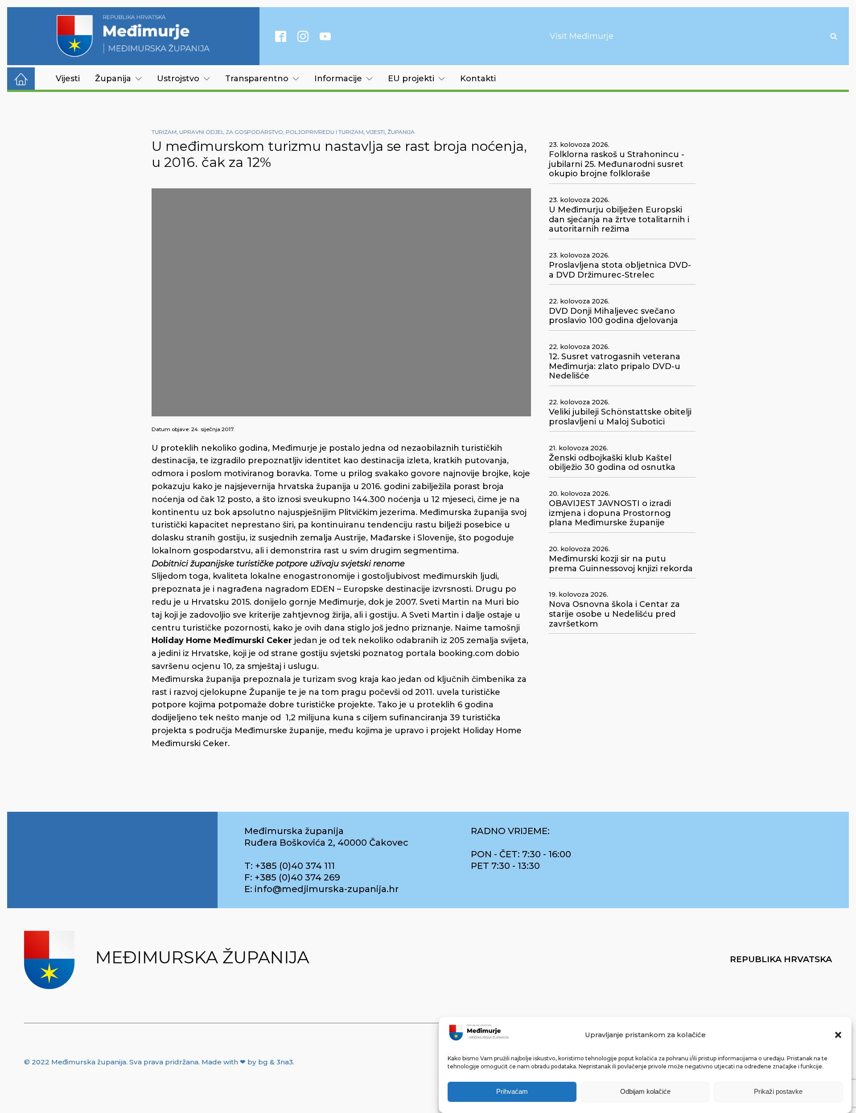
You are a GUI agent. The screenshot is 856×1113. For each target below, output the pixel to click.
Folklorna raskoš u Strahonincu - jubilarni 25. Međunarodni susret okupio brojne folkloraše (616, 164)
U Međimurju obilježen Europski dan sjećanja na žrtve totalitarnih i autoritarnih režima (619, 219)
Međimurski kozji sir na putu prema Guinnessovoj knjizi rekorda (621, 563)
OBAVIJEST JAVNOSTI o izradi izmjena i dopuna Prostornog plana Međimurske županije (610, 513)
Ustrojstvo (178, 78)
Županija (113, 78)
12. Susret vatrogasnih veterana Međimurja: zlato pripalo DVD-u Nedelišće (614, 366)
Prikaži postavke (778, 1092)
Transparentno (256, 78)
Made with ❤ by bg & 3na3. (248, 1062)
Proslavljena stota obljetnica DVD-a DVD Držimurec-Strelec (620, 270)
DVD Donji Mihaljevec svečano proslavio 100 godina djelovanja (613, 316)
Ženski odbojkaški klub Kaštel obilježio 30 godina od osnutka (612, 463)
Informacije (338, 78)
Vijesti (68, 78)
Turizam (164, 132)
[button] (838, 1034)
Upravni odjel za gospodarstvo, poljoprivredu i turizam (271, 132)
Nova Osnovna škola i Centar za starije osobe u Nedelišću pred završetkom (614, 614)
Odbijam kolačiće (645, 1092)
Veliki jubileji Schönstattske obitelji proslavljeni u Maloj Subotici (620, 417)
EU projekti (411, 78)
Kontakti (478, 78)
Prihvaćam (512, 1092)
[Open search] (833, 36)
